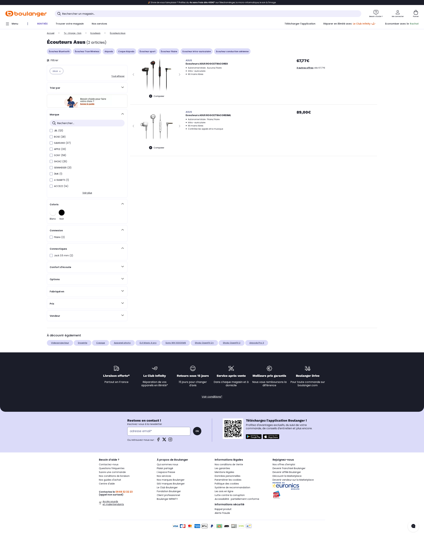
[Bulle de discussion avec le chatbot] (413, 526)
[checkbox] (51, 130)
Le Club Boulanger (167, 487)
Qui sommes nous (167, 464)
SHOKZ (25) (60, 161)
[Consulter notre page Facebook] (158, 440)
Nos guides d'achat (110, 479)
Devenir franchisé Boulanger (289, 468)
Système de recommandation (232, 487)
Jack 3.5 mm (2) (63, 255)
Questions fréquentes (111, 468)
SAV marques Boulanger (171, 483)
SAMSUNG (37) (62, 143)
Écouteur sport (147, 51)
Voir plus (87, 192)
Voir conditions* (212, 397)
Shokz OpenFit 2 (231, 342)
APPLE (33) (60, 149)
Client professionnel (168, 495)
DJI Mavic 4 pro (148, 342)
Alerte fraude (222, 513)
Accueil (50, 33)
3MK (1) (58, 173)
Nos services (164, 476)
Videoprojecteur (60, 342)
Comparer (159, 96)
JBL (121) (58, 130)
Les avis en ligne (224, 491)
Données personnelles (227, 476)
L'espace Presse (166, 472)
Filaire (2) (59, 237)
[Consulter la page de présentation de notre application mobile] (254, 436)
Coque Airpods (126, 51)
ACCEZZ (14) (61, 186)
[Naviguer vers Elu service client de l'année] (299, 495)
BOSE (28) (60, 136)
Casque (100, 342)
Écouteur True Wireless (87, 51)
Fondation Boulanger (169, 491)
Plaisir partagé (165, 468)
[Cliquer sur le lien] (87, 101)
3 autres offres (305, 67)
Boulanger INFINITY (167, 499)
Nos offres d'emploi (284, 464)
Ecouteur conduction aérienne (232, 51)
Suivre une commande (112, 472)
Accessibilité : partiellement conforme (237, 499)
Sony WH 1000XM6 (175, 342)
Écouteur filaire (169, 51)
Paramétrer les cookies (228, 479)
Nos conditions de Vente (229, 464)
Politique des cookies (227, 483)
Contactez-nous (108, 464)
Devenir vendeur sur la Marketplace (293, 479)
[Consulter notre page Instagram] (170, 440)
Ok (197, 431)
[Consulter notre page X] (164, 440)
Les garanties (222, 468)
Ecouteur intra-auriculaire (196, 51)
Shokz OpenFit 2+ (204, 342)
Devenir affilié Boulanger (287, 472)
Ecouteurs (95, 33)
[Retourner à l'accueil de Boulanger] (26, 14)
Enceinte (82, 342)
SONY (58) (60, 155)
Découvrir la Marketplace (287, 476)
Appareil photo (122, 342)
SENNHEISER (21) (63, 167)
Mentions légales (224, 472)
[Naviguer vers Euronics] (299, 486)
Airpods (109, 51)
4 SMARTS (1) (61, 180)
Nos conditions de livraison (114, 476)
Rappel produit (223, 509)
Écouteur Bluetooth (59, 51)
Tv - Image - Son (72, 33)
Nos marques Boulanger (170, 479)
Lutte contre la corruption (230, 495)
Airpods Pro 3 (256, 342)
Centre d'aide (107, 483)
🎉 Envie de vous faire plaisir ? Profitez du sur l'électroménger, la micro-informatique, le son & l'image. (212, 2)
